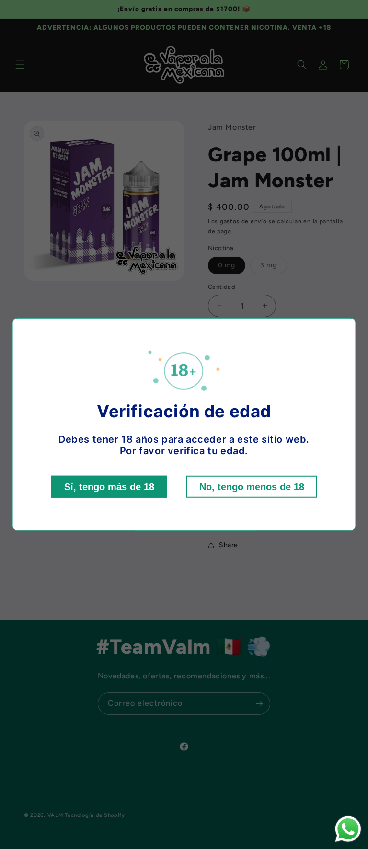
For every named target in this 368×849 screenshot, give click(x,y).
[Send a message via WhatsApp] (348, 829)
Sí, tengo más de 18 (109, 487)
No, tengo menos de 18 (251, 487)
